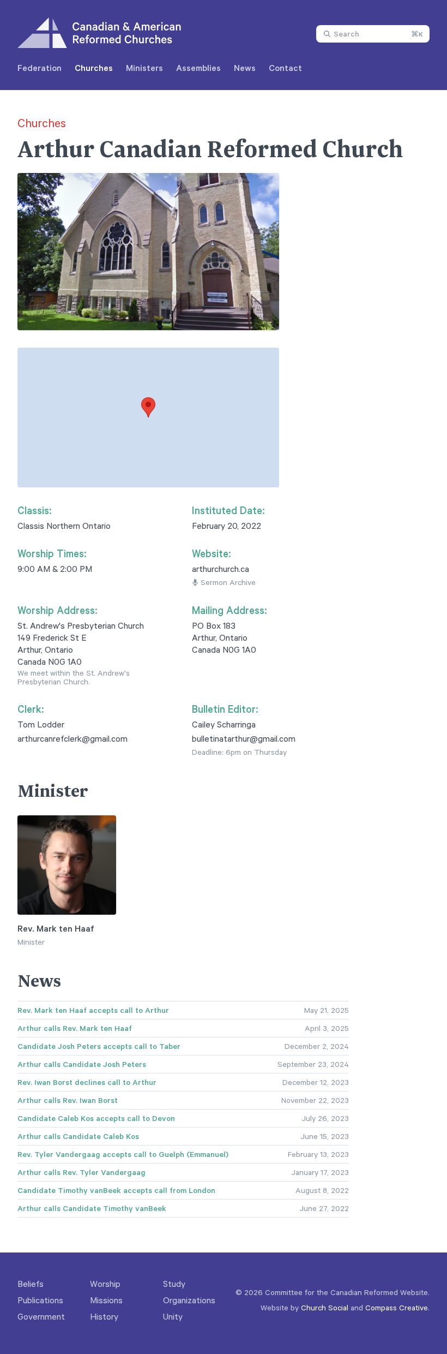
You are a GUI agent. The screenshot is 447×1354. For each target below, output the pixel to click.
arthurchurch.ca (220, 568)
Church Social (324, 1307)
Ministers (144, 68)
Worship (105, 1283)
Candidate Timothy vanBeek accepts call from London (116, 1190)
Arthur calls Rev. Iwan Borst (67, 1100)
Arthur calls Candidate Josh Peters (81, 1064)
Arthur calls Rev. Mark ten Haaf (74, 1028)
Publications (40, 1300)
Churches (94, 68)
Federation (39, 68)
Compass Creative (396, 1307)
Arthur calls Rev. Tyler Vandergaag (81, 1172)
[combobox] (373, 34)
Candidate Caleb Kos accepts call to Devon (96, 1118)
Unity (173, 1316)
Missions (106, 1300)
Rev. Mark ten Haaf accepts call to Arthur (93, 1010)
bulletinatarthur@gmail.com (243, 738)
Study (174, 1283)
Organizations (189, 1300)
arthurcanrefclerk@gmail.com (72, 738)
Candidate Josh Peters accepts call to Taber (98, 1046)
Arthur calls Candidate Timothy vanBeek (91, 1208)
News (245, 68)
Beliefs (30, 1283)
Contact (285, 68)
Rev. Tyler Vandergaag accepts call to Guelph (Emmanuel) (122, 1154)
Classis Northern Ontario (64, 525)
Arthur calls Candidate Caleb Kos (78, 1136)
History (104, 1316)
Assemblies (198, 68)
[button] (148, 407)
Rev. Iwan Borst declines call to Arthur (86, 1082)
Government (41, 1316)
